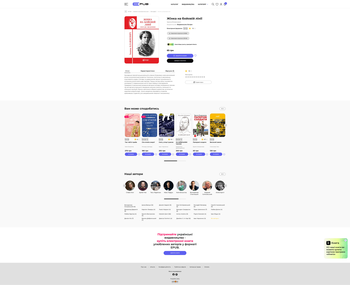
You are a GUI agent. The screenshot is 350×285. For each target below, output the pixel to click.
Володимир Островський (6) (130, 205)
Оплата (206, 267)
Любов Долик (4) (216, 209)
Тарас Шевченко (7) (200, 209)
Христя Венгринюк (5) (148, 214)
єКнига (152, 267)
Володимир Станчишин (194, 192)
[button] (225, 125)
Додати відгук (199, 82)
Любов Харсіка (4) (130, 214)
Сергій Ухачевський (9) (218, 205)
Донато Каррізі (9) (165, 205)
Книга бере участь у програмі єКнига (186, 44)
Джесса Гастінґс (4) (165, 218)
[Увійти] (221, 4)
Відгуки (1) (170, 71)
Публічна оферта (180, 267)
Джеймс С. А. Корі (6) (183, 218)
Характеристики (148, 71)
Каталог (174, 4)
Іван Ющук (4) (215, 214)
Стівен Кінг (130, 192)
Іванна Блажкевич (174, 22)
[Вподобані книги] (217, 4)
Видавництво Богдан (184, 24)
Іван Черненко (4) (200, 218)
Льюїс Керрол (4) (165, 209)
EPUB (129, 11)
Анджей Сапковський (207, 192)
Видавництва (188, 4)
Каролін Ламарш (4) (148, 209)
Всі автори (214, 218)
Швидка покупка (180, 60)
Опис (127, 71)
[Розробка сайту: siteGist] (175, 282)
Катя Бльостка (181, 192)
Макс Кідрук (168, 192)
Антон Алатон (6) (182, 214)
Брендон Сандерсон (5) (183, 210)
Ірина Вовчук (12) (147, 205)
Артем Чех (142, 192)
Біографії (153, 11)
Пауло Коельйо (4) (200, 214)
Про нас (143, 267)
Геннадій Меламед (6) (200, 205)
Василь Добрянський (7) (149, 219)
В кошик (131, 154)
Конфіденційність (165, 267)
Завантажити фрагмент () (179, 33)
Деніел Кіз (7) (129, 218)
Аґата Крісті (220, 192)
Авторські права (195, 267)
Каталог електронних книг (141, 11)
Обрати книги (175, 253)
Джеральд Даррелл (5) (131, 210)
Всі (222, 108)
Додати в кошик (181, 55)
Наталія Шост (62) (165, 214)
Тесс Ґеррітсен (155, 192)
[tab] (127, 71)
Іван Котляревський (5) (183, 205)
